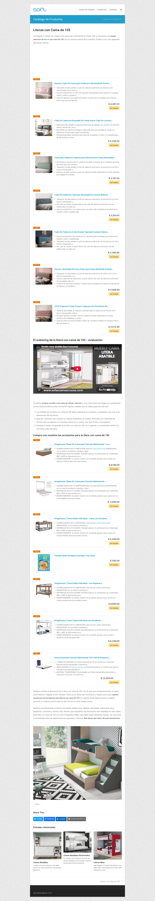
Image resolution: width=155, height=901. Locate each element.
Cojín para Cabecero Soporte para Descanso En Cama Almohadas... (85, 157)
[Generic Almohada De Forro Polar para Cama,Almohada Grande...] (43, 276)
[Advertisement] (77, 61)
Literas (36, 804)
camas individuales (103, 523)
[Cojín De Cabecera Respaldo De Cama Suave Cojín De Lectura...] (43, 127)
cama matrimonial (99, 449)
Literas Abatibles (40, 862)
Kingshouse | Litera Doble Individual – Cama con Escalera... (81, 518)
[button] (121, 9)
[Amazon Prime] (117, 678)
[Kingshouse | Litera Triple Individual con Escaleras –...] (43, 627)
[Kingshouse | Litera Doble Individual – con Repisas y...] (43, 590)
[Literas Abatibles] (47, 845)
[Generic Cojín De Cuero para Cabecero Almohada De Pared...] (43, 90)
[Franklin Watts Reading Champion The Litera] (43, 562)
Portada (99, 19)
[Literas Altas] (108, 845)
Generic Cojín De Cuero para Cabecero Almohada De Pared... (82, 83)
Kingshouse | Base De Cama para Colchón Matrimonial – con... (82, 444)
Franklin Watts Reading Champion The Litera (74, 556)
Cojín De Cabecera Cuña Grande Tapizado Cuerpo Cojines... (81, 232)
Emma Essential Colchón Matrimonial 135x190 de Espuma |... (82, 657)
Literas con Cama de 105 (110, 881)
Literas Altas (99, 862)
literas (46, 39)
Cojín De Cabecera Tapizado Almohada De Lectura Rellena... (81, 195)
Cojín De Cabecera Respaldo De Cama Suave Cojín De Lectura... (83, 120)
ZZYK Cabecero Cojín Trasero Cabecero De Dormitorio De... (81, 306)
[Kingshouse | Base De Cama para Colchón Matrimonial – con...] (43, 451)
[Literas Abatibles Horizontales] (77, 842)
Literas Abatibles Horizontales (76, 855)
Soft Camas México (40, 893)
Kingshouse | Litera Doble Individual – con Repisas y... (78, 583)
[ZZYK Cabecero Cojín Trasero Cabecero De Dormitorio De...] (43, 313)
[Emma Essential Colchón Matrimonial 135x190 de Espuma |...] (43, 664)
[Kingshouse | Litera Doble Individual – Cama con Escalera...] (43, 525)
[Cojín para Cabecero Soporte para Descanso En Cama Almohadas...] (43, 164)
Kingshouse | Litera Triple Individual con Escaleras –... (79, 620)
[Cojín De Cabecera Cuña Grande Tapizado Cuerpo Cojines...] (43, 239)
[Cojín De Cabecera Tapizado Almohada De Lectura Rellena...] (43, 201)
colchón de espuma (78, 667)
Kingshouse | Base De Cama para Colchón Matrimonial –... (80, 481)
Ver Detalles (114, 108)
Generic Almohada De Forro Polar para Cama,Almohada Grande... (83, 269)
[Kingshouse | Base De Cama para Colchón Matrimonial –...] (43, 488)
